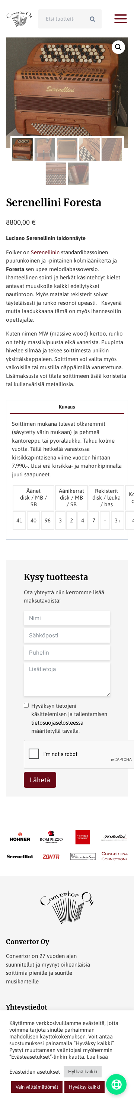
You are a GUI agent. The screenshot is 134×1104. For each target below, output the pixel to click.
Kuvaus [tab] (67, 407)
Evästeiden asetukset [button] (34, 1071)
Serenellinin (45, 252)
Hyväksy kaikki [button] (84, 1087)
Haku (94, 18)
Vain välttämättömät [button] (37, 1087)
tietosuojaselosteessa (57, 722)
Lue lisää (97, 1056)
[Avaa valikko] (120, 18)
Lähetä (40, 780)
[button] (118, 47)
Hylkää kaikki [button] (82, 1071)
